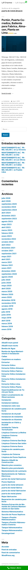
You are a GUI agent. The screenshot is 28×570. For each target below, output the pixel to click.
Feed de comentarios (11, 552)
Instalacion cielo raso (11, 406)
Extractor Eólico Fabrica (12, 371)
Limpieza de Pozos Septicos (14, 457)
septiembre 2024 (9, 210)
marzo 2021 (7, 262)
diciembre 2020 (9, 271)
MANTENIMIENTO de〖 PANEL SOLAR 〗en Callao (13, 164)
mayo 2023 (6, 224)
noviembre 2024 (9, 207)
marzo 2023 (7, 230)
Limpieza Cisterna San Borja (14, 440)
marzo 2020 (7, 291)
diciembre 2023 (9, 216)
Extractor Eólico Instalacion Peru (13, 380)
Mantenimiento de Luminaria (14, 471)
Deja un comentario (8, 121)
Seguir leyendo (7, 93)
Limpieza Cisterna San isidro (14, 443)
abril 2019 (6, 321)
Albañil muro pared (10, 343)
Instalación (6, 400)
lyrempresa (6, 101)
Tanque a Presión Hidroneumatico (9, 518)
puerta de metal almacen (12, 485)
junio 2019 (6, 315)
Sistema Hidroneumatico (12, 512)
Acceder (5, 547)
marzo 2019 (7, 323)
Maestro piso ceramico (12, 465)
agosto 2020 (7, 277)
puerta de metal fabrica (16, 105)
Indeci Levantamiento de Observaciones (12, 396)
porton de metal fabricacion (10, 103)
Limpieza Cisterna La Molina (14, 433)
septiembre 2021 (9, 253)
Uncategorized (6, 111)
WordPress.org (8, 555)
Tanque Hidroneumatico (12, 530)
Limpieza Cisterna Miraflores (9, 436)
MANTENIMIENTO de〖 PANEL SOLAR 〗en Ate (13, 154)
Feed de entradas (9, 550)
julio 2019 (6, 312)
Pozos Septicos (8, 482)
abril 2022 (6, 245)
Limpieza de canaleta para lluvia (13, 450)
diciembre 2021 (8, 248)
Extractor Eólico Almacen (13, 368)
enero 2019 (6, 329)
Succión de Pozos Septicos (13, 514)
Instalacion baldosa (10, 403)
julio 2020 (6, 280)
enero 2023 (7, 236)
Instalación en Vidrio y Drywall (11, 423)
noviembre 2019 (9, 303)
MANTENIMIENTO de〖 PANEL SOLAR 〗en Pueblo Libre (13, 170)
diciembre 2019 (8, 300)
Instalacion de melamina (12, 417)
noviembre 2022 (9, 239)
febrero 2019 (7, 326)
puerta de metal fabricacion (9, 107)
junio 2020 (6, 283)
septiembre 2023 (9, 219)
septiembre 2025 (9, 204)
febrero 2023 (7, 233)
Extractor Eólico (8, 365)
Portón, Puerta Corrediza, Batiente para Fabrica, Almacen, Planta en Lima (14, 26)
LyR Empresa (7, 3)
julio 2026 (6, 198)
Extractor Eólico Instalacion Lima (13, 375)
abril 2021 (6, 259)
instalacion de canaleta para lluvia (14, 410)
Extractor (6, 362)
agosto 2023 (7, 221)
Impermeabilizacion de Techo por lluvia (13, 391)
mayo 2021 (6, 256)
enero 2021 (6, 268)
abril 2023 (6, 227)
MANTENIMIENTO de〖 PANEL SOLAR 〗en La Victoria (14, 149)
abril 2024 (6, 213)
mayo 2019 (6, 318)
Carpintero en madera (11, 359)
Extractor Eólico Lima (11, 384)
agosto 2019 (7, 309)
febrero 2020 (7, 294)
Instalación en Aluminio (12, 419)
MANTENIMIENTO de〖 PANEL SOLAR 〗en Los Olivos (13, 159)
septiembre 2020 (9, 274)
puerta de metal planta (11, 493)
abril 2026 (6, 201)
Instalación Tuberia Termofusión (10, 428)
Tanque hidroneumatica (12, 527)
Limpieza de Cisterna (11, 454)
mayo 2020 (7, 285)
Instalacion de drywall (11, 414)
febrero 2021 (7, 265)
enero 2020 (7, 297)
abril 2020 (6, 288)
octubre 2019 (7, 306)
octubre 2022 (7, 242)
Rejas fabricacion (13, 109)
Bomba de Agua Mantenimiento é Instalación (13, 352)
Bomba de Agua (8, 348)
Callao (4, 356)
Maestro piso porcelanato (13, 468)
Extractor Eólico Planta (11, 387)
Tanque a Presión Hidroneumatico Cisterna (14, 523)
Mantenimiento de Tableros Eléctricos (13, 475)
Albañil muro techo (10, 346)
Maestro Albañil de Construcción (10, 461)
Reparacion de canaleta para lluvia (14, 500)
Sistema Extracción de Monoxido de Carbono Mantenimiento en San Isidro (14, 506)
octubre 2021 (7, 251)
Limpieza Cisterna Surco (12, 446)
